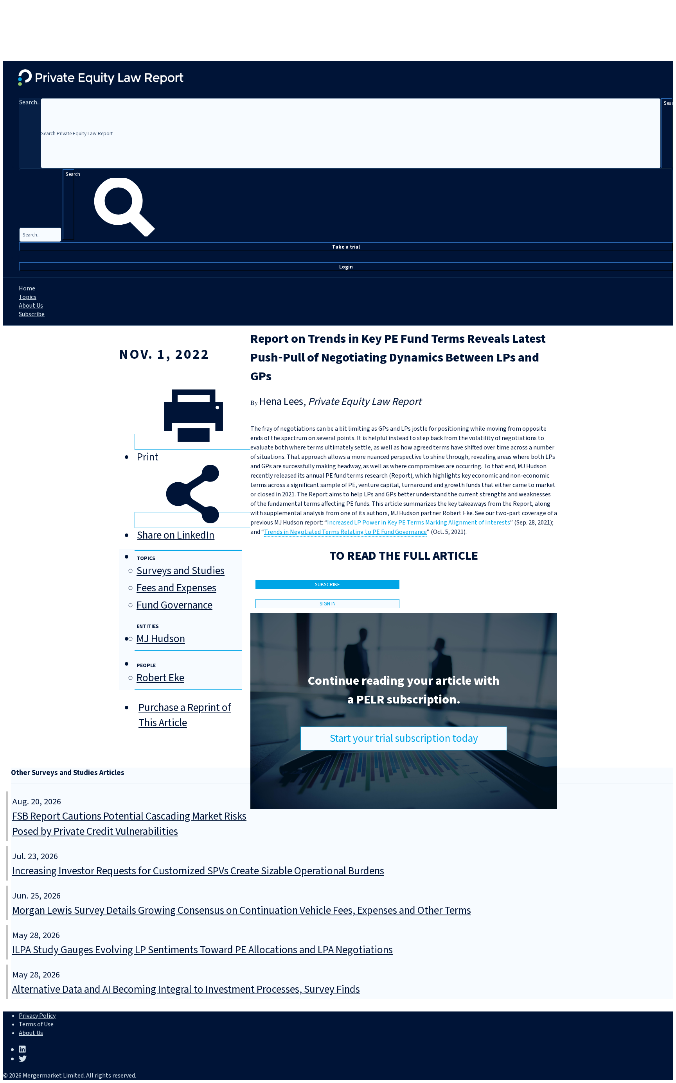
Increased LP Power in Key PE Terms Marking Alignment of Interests (418, 522)
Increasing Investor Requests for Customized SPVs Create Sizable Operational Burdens (198, 871)
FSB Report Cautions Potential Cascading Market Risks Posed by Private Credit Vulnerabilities (129, 824)
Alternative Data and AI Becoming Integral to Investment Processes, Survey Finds (186, 989)
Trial (346, 247)
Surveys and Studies (181, 570)
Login (346, 266)
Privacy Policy (37, 1015)
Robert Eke (160, 678)
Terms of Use (36, 1024)
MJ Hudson (161, 638)
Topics (27, 297)
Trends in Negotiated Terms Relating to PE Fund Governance (345, 532)
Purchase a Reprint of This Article (184, 715)
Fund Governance (174, 605)
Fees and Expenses (176, 588)
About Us (31, 305)
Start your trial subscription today (404, 738)
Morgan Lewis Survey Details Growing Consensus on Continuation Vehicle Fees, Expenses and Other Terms (241, 910)
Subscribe (32, 314)
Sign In (328, 603)
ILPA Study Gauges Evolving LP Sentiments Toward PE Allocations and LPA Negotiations (202, 950)
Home (27, 288)
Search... (30, 102)
